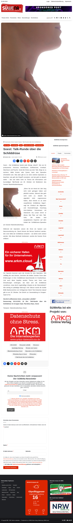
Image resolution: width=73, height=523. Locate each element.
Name (5, 445)
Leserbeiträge (14, 145)
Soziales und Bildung (29, 145)
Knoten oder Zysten (31, 348)
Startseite (7, 142)
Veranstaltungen (26, 17)
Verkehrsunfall (19, 497)
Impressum (68, 1)
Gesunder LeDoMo (25, 345)
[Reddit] (28, 161)
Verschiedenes (34, 17)
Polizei (3, 494)
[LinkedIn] (21, 161)
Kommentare (67, 153)
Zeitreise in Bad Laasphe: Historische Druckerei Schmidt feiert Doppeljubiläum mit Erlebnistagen (61, 166)
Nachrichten (12, 492)
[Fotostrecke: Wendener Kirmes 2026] (56, 160)
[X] (17, 161)
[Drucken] (35, 161)
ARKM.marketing (25, 242)
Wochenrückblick (25, 396)
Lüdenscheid (4, 490)
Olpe (18, 492)
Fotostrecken (13, 17)
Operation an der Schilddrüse (34, 351)
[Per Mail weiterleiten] (31, 161)
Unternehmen (11, 497)
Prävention (33, 354)
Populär (59, 153)
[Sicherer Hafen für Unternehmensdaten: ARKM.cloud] (24, 257)
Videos (19, 17)
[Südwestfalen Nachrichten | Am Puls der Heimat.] (12, 8)
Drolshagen (4, 487)
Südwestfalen (4, 497)
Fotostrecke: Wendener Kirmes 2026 (65, 160)
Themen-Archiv (5, 17)
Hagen (9, 487)
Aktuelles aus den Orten (6, 485)
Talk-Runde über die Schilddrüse (25, 357)
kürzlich (53, 153)
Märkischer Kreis (5, 492)
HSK (14, 487)
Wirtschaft (4, 499)
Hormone (36, 345)
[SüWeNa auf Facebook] (61, 303)
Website (28, 451)
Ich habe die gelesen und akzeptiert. (23, 464)
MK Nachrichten (12, 490)
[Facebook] (14, 161)
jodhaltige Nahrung (18, 348)
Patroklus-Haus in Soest (20, 354)
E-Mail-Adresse (8, 451)
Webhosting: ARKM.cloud (43, 520)
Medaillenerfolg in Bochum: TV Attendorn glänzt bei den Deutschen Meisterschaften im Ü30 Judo (61, 176)
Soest (21, 145)
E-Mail (24, 390)
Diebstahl (15, 485)
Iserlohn (18, 487)
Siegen (14, 494)
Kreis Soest (14, 142)
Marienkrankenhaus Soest (15, 351)
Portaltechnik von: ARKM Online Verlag (29, 520)
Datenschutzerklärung (57, 1)
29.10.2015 (14, 345)
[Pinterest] (24, 161)
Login (48, 1)
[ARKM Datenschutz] (24, 327)
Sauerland (8, 494)
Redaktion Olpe (7, 157)
